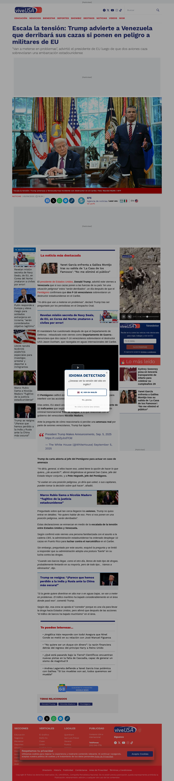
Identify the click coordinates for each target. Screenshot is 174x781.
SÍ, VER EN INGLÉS (87, 392)
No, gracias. (87, 400)
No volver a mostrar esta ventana (87, 407)
